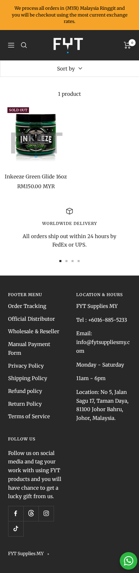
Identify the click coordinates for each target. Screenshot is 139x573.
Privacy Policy (26, 366)
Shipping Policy (27, 378)
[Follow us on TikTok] (15, 528)
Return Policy (25, 404)
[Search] (24, 45)
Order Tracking (27, 306)
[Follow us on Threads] (30, 513)
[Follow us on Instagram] (46, 513)
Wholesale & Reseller (33, 331)
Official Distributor (31, 319)
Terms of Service (29, 416)
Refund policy (25, 391)
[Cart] (127, 45)
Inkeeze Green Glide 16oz (36, 176)
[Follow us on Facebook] (15, 513)
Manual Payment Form (29, 348)
